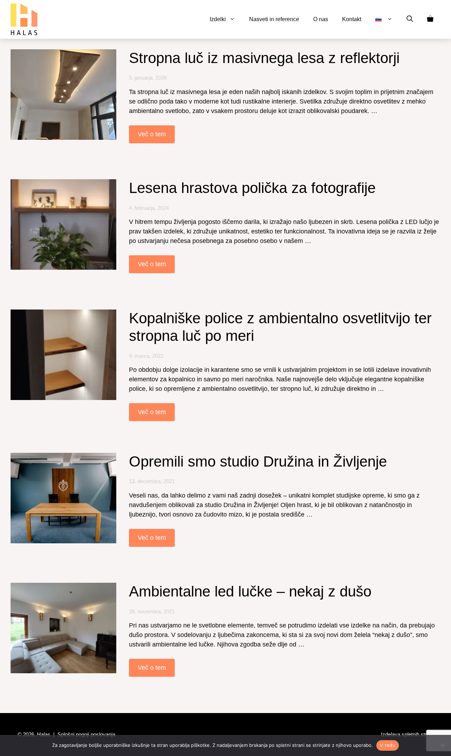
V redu (387, 745)
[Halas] (24, 19)
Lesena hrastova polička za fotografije (252, 188)
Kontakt (351, 19)
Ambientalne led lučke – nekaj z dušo (250, 591)
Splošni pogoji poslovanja (86, 734)
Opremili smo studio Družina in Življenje (258, 461)
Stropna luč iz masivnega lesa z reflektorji (264, 58)
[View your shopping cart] (430, 19)
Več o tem (152, 134)
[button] (410, 19)
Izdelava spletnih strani (407, 734)
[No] (442, 745)
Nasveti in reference (274, 19)
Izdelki (218, 19)
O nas (320, 19)
